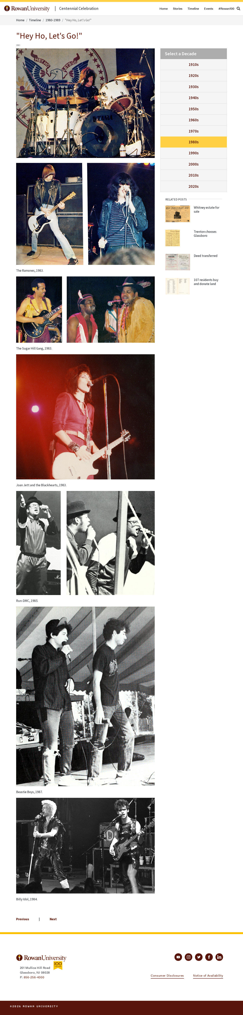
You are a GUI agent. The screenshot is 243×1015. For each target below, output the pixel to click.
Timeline (193, 8)
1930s (194, 86)
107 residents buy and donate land (206, 282)
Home (163, 8)
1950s (194, 108)
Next (53, 919)
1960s (194, 119)
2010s (194, 175)
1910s (194, 64)
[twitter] (199, 957)
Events (208, 8)
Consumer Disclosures (167, 975)
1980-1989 (53, 20)
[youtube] (178, 957)
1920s (194, 75)
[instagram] (188, 957)
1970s (194, 131)
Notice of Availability (208, 975)
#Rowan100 (226, 8)
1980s (194, 141)
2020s (194, 186)
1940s (194, 97)
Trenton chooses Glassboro (205, 234)
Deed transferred (206, 256)
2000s (194, 164)
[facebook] (209, 957)
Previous (22, 919)
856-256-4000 (34, 977)
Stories (177, 8)
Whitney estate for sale (206, 209)
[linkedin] (219, 957)
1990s (194, 152)
